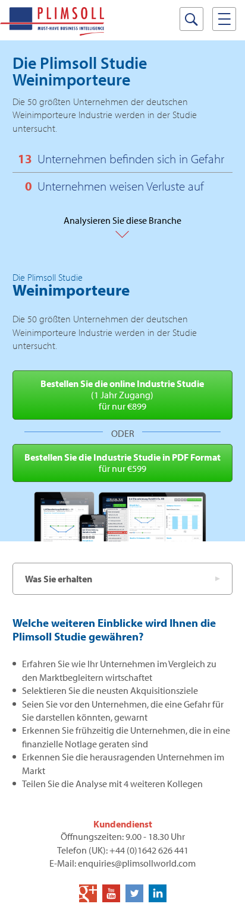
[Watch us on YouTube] (111, 893)
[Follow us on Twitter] (134, 893)
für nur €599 (122, 462)
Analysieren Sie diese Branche (122, 227)
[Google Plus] (88, 893)
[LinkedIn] (158, 893)
